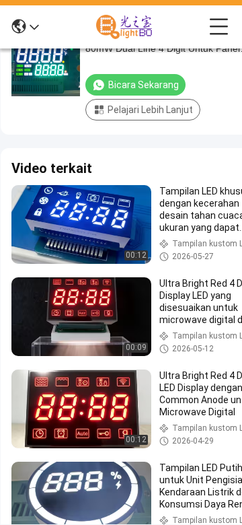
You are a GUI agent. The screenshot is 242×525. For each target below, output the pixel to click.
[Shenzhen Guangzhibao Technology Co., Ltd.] (124, 27)
